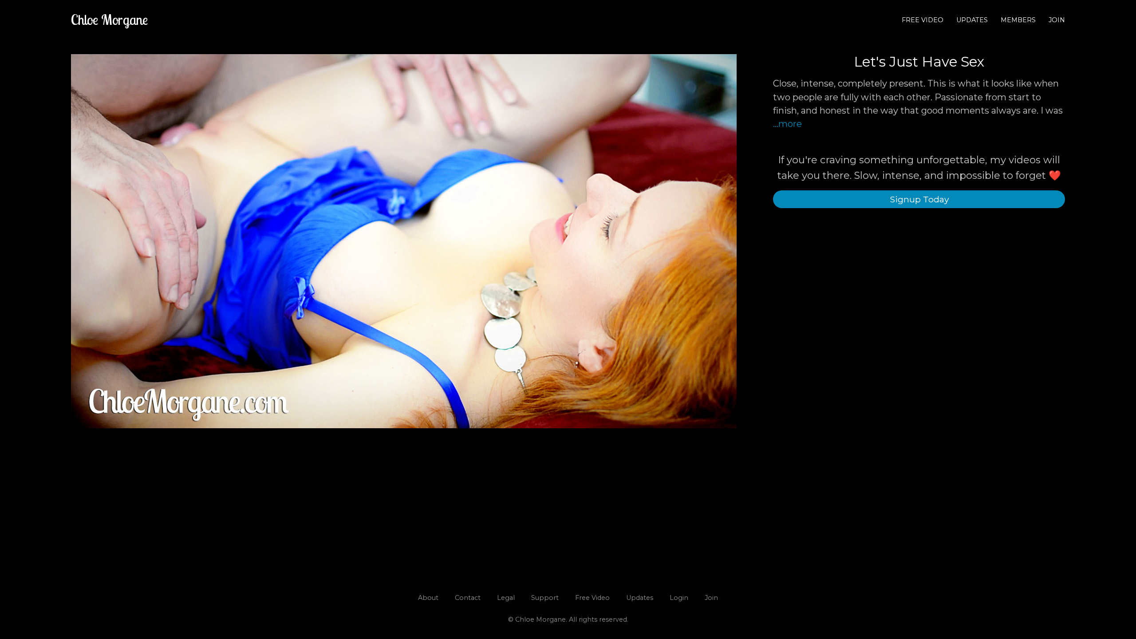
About (428, 598)
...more (787, 123)
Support (545, 598)
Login (679, 598)
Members (1018, 20)
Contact (468, 598)
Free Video (922, 20)
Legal (506, 598)
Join (1057, 20)
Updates (972, 20)
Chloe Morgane (109, 19)
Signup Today (919, 199)
